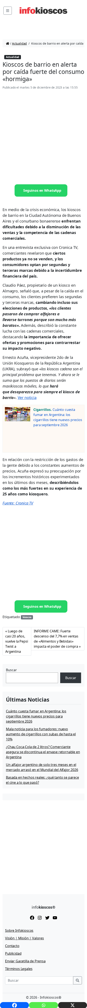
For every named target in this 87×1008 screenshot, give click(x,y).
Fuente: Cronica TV (18, 503)
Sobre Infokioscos (19, 930)
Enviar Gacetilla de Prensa (25, 961)
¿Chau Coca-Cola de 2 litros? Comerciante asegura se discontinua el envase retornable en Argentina (43, 751)
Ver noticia (27, 397)
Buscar (11, 670)
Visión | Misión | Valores (24, 938)
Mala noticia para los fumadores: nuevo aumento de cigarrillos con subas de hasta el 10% (41, 734)
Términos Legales (18, 968)
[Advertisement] (43, 137)
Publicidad (13, 953)
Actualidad (19, 43)
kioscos (27, 617)
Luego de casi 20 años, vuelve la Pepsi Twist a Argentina (16, 641)
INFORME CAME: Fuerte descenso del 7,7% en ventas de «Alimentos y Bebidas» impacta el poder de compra (56, 639)
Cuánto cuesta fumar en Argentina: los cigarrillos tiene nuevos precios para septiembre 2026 (36, 716)
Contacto (12, 945)
